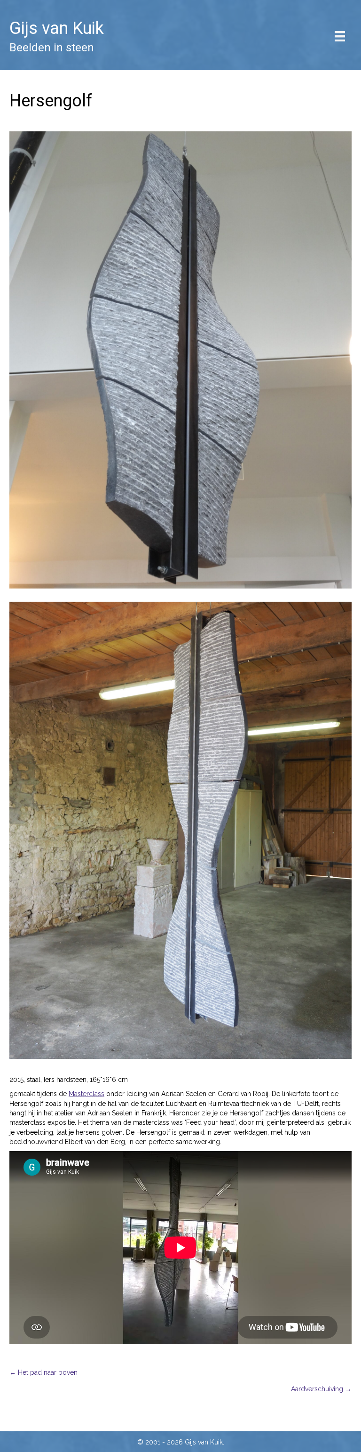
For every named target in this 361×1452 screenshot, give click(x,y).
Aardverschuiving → (321, 1389)
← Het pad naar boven (43, 1372)
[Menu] (340, 36)
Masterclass (86, 1093)
